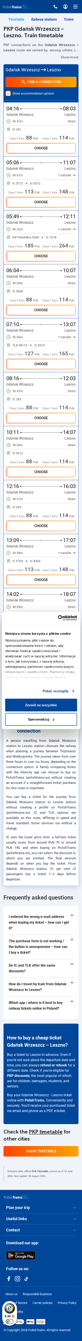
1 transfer (64, 175)
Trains (69, 19)
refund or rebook (53, 1065)
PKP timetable (46, 1132)
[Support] (55, 6)
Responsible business (37, 1294)
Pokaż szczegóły (56, 691)
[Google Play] (21, 1255)
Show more (70, 57)
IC (76, 50)
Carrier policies (42, 1303)
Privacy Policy (67, 1303)
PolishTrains (34, 1100)
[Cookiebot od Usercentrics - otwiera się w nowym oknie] (58, 618)
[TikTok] (26, 1278)
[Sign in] (65, 6)
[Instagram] (17, 1278)
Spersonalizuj (38, 719)
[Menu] (75, 7)
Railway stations (44, 19)
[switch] (10, 1321)
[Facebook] (8, 1278)
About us (11, 1294)
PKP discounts (18, 1076)
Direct (72, 121)
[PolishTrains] (16, 1197)
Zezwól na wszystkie (41, 705)
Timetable (16, 19)
